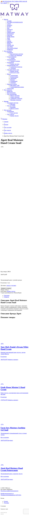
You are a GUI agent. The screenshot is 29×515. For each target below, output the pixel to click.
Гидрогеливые (14, 77)
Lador (8, 39)
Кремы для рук (14, 115)
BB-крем (12, 104)
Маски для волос (15, 95)
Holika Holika (10, 36)
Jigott (8, 38)
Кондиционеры (11, 92)
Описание (6, 295)
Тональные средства (12, 102)
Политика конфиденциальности (9, 491)
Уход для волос (8, 90)
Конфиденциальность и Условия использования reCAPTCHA (11, 494)
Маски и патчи (14, 108)
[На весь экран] (4, 512)
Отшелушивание (11, 56)
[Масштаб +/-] (6, 512)
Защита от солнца (12, 84)
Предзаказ (10, 440)
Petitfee (9, 44)
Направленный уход (12, 65)
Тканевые (13, 82)
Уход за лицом (8, 51)
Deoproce (9, 25)
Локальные (13, 78)
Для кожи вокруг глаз (13, 69)
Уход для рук (10, 114)
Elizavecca (10, 29)
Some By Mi (10, 45)
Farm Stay (9, 35)
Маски (9, 74)
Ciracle (9, 23)
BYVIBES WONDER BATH (15, 22)
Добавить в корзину (6, 288)
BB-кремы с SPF (14, 85)
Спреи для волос (14, 97)
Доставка (6, 502)
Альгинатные (14, 75)
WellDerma (10, 49)
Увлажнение (10, 62)
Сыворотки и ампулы (16, 67)
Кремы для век (14, 71)
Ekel (8, 28)
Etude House (10, 33)
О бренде (6, 297)
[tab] (16, 295)
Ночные (12, 79)
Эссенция (13, 68)
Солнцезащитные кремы (17, 87)
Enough (9, 31)
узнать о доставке (11, 285)
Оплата (6, 501)
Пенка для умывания (16, 55)
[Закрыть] (8, 3)
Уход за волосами (12, 94)
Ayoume (9, 20)
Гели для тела (14, 113)
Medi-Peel (9, 42)
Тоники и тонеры (15, 61)
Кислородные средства (16, 54)
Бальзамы (13, 107)
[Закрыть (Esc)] (1, 512)
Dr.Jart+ (9, 26)
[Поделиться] (3, 512)
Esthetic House (11, 32)
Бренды (6, 19)
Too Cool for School (12, 48)
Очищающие (13, 81)
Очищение (10, 52)
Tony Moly (10, 46)
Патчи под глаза (14, 72)
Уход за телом (7, 110)
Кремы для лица (14, 64)
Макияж (6, 101)
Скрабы (12, 58)
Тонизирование (11, 59)
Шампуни (10, 91)
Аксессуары (10, 88)
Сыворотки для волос (16, 98)
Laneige (9, 41)
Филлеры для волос (15, 100)
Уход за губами (11, 105)
